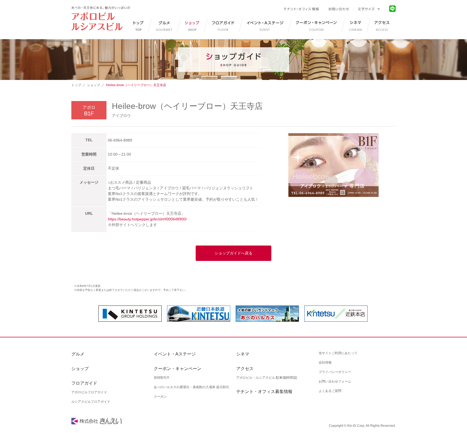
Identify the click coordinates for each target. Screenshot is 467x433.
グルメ (77, 354)
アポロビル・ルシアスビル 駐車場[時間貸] (266, 378)
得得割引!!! (161, 378)
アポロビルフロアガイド (89, 392)
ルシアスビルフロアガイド (90, 402)
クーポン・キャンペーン (177, 368)
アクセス (244, 368)
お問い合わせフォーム (335, 381)
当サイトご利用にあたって (338, 353)
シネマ (242, 354)
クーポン (160, 396)
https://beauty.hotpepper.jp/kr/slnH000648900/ (147, 219)
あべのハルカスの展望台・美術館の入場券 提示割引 (191, 387)
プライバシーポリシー (335, 372)
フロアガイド (84, 383)
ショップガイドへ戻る (233, 253)
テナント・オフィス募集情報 (264, 391)
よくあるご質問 (330, 391)
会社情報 (325, 362)
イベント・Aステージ (175, 354)
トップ (76, 85)
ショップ (93, 85)
